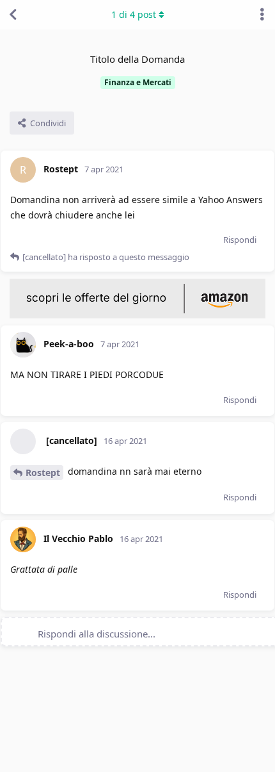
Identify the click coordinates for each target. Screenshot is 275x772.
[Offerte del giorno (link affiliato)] (137, 315)
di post (133, 14)
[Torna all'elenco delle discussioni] (13, 14)
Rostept (43, 472)
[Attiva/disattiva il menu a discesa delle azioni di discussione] (262, 14)
